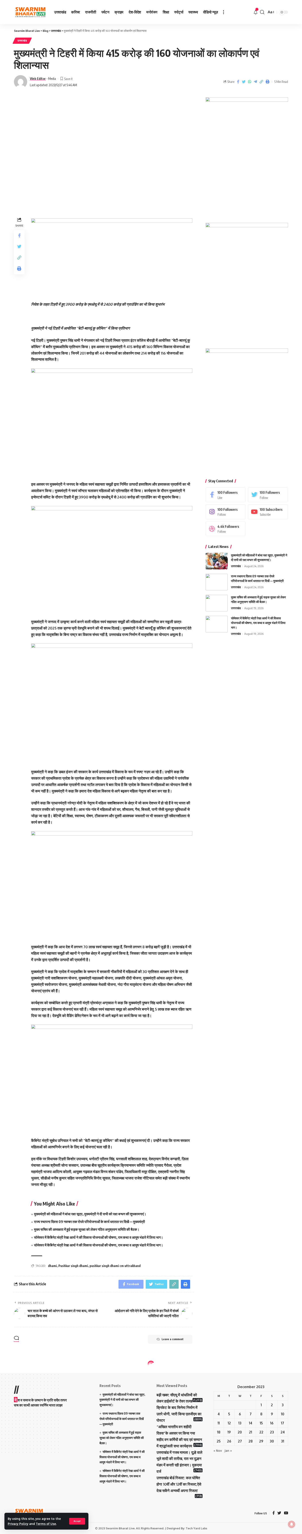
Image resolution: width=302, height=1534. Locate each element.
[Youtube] (268, 511)
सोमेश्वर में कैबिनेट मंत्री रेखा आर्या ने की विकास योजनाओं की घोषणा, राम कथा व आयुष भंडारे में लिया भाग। (98, 1237)
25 (219, 1441)
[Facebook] (226, 494)
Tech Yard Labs (196, 1528)
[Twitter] (268, 494)
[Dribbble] (226, 528)
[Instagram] (226, 511)
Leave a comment (172, 1339)
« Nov (218, 1450)
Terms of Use (46, 1524)
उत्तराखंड (22, 40)
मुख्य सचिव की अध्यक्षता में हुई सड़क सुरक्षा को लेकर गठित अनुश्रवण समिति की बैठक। (87, 1229)
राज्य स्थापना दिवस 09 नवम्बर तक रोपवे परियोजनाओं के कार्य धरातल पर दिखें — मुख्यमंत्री (89, 1221)
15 (261, 1423)
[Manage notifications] (291, 1524)
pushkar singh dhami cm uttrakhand (115, 1266)
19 (229, 1432)
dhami (52, 1266)
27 (240, 1441)
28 (250, 1441)
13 (239, 1423)
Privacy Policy (18, 1524)
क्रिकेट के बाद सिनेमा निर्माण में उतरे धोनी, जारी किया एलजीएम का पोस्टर (179, 1414)
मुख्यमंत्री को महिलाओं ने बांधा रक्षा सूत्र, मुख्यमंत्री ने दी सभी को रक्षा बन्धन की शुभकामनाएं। (90, 1214)
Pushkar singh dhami (73, 1266)
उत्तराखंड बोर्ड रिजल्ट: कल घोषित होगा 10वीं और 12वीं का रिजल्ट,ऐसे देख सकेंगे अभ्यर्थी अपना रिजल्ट (179, 1484)
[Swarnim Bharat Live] (30, 12)
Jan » (228, 1450)
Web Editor (38, 78)
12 (229, 1423)
